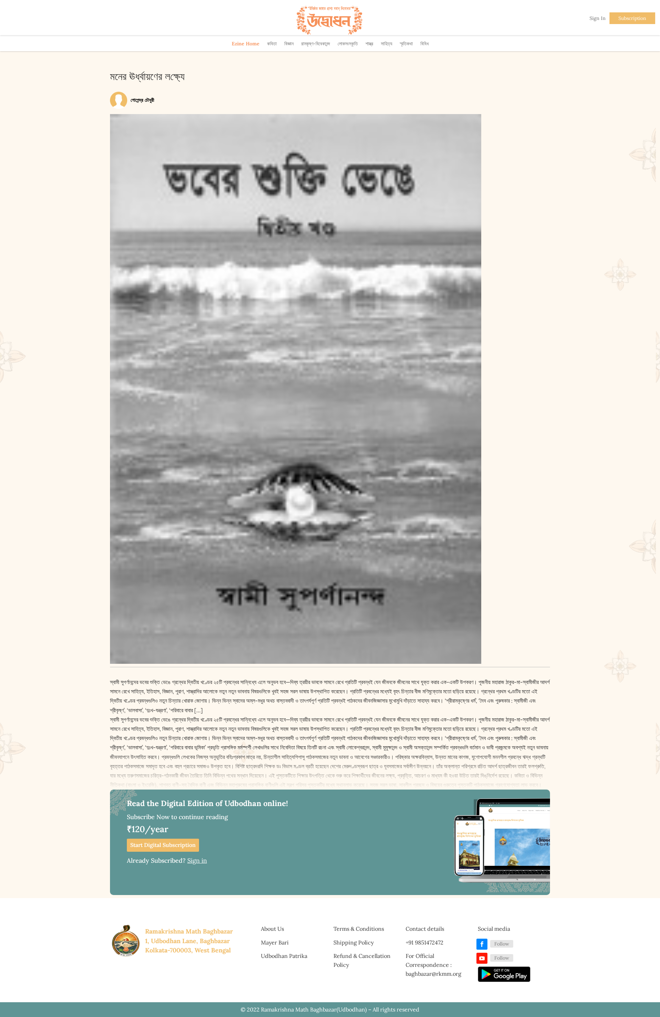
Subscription (632, 18)
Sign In (598, 18)
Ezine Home (246, 43)
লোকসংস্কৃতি (348, 43)
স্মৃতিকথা (406, 43)
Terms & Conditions (358, 928)
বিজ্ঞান (289, 43)
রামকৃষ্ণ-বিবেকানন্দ (315, 43)
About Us (272, 928)
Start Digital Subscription (163, 844)
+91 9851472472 (424, 942)
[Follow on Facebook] (481, 944)
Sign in (197, 860)
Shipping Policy (353, 942)
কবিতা (272, 43)
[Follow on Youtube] (481, 958)
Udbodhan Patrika (284, 955)
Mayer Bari (275, 942)
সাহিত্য (386, 43)
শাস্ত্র (369, 43)
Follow (501, 944)
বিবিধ (424, 43)
